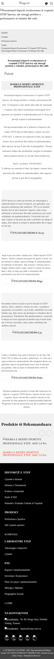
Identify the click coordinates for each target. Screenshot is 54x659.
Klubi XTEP (11, 497)
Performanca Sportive (9, 41)
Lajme (8, 603)
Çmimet (8, 554)
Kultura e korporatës (14, 491)
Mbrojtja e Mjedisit (14, 588)
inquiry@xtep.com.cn (30, 628)
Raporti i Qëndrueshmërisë (17, 570)
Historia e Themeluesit (15, 485)
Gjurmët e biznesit (13, 479)
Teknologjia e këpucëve (16, 548)
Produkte (4, 37)
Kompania (11, 534)
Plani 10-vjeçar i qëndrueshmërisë (21, 582)
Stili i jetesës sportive (14, 525)
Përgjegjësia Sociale (14, 594)
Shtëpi (4, 33)
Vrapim (4, 45)
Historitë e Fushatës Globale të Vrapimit (23, 503)
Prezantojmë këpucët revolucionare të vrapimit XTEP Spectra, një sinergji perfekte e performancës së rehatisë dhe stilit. (24, 49)
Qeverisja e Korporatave (16, 576)
